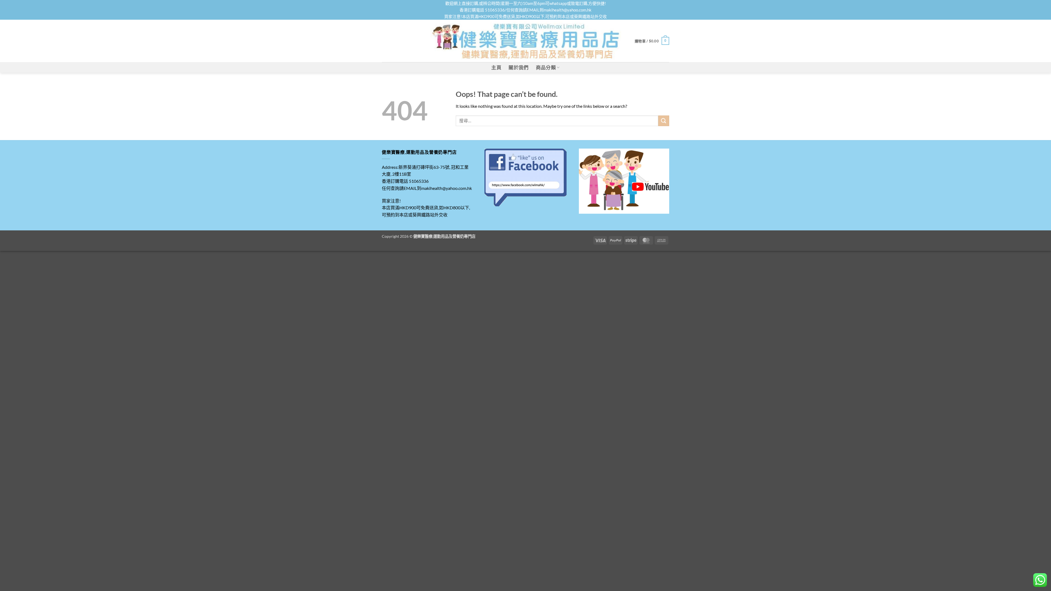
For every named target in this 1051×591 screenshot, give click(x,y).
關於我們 (519, 67)
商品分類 (546, 67)
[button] (652, 41)
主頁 (496, 67)
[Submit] (663, 120)
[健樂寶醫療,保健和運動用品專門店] (525, 40)
